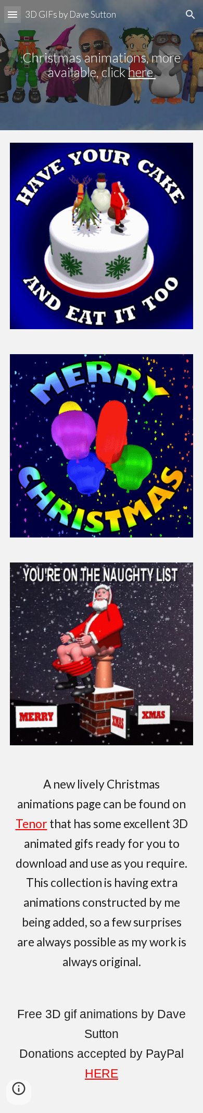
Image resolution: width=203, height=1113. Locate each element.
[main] (101, 65)
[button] (12, 14)
